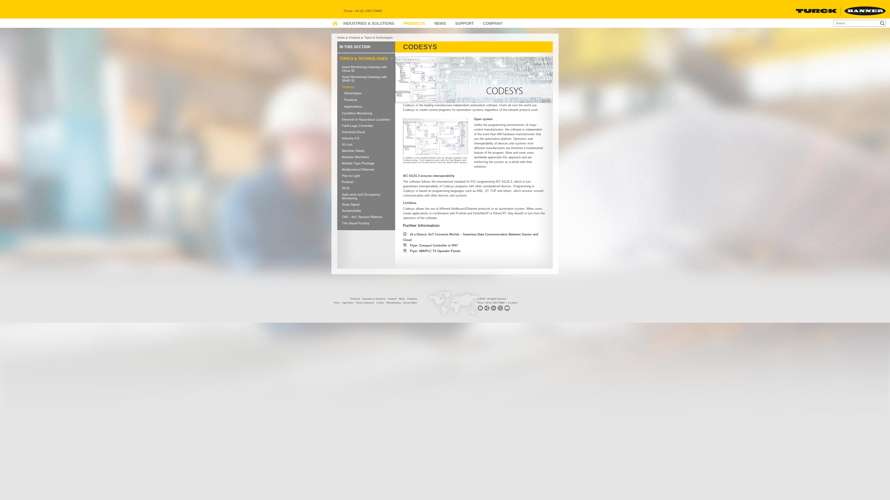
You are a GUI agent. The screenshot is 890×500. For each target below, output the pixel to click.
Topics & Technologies (378, 37)
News (440, 23)
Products (414, 23)
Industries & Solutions (368, 23)
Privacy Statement (365, 303)
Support (464, 23)
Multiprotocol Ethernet (358, 169)
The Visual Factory (355, 223)
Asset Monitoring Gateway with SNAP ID (364, 78)
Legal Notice (348, 303)
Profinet (347, 182)
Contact (380, 303)
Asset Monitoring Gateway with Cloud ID (364, 68)
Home (341, 37)
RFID (346, 188)
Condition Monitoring (357, 113)
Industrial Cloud (353, 132)
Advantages (353, 93)
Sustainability (351, 210)
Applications (353, 106)
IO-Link (347, 144)
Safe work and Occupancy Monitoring (361, 196)
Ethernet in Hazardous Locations (366, 119)
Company (492, 23)
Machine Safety (353, 151)
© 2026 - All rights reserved (491, 298)
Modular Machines (355, 157)
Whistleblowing (393, 303)
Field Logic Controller (357, 126)
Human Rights (410, 303)
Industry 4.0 (350, 138)
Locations (513, 303)
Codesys (348, 87)
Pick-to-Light (351, 176)
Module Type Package (358, 163)
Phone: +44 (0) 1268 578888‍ (491, 303)
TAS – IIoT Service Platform (362, 217)
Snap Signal (350, 204)
